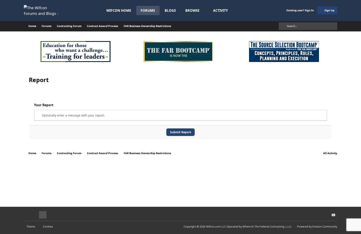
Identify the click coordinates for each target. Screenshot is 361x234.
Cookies (48, 226)
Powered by (317, 226)
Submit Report (180, 132)
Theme (31, 226)
